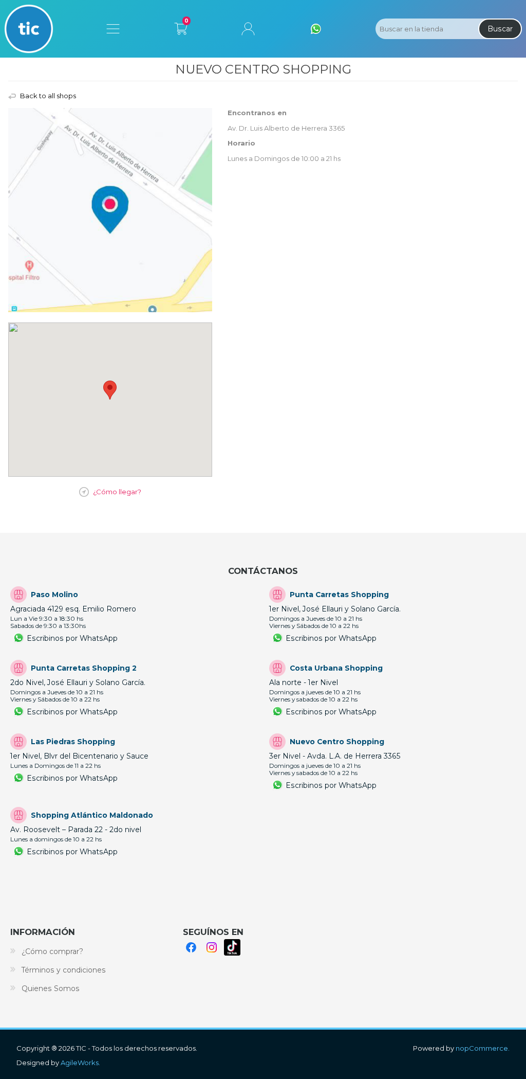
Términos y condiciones (64, 970)
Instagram (211, 947)
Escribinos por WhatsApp (72, 638)
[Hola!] (316, 29)
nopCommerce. (483, 1048)
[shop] (110, 210)
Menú (113, 28)
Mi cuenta (248, 29)
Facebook (191, 947)
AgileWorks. (80, 1062)
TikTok (232, 947)
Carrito (181, 27)
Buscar (500, 29)
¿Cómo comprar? (52, 951)
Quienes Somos (51, 988)
